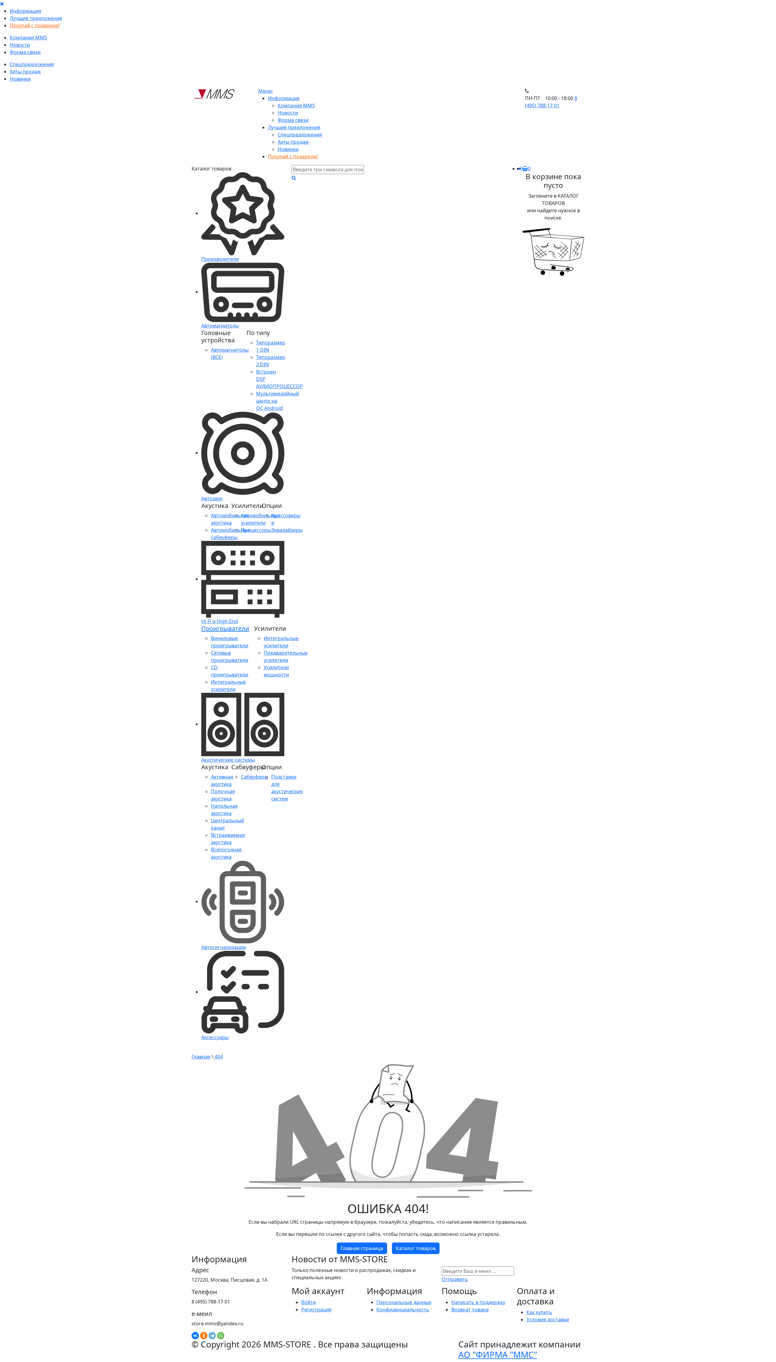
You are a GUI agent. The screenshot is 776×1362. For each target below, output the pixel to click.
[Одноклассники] (203, 1335)
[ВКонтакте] (195, 1335)
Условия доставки (548, 1319)
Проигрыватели (225, 628)
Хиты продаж (25, 71)
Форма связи (25, 52)
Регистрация (316, 1309)
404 (218, 1056)
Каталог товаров (416, 1248)
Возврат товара (470, 1309)
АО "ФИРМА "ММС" (497, 1354)
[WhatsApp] (220, 1335)
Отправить (455, 1279)
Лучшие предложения (36, 18)
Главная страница (362, 1248)
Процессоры (256, 530)
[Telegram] (212, 1335)
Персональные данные (403, 1302)
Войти (308, 1302)
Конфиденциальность (402, 1309)
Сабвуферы (254, 776)
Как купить (539, 1312)
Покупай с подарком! (35, 25)
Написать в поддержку (478, 1302)
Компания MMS (28, 37)
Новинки (20, 78)
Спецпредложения (32, 64)
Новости (20, 45)
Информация (25, 11)
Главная (201, 1056)
